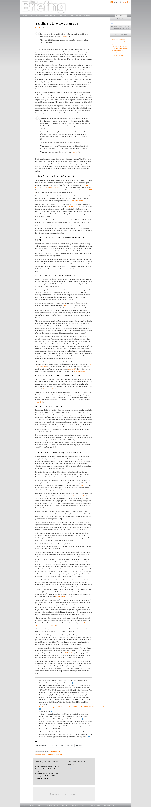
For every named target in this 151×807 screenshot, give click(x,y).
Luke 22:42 (44, 187)
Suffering (57, 751)
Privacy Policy (109, 805)
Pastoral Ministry (66, 15)
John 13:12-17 (66, 596)
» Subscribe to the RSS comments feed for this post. (48, 754)
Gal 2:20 (84, 371)
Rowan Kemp (38, 28)
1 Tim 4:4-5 (46, 389)
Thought (38, 15)
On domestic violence (118, 39)
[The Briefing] (43, 12)
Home (25, 15)
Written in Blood (42, 778)
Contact (85, 805)
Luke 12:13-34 (67, 305)
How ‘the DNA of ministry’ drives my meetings (120, 49)
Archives (64, 805)
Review (78, 15)
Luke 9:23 (84, 485)
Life (31, 15)
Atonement (52, 751)
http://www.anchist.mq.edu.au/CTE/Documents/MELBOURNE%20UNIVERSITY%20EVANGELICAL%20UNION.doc (77, 707)
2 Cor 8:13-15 (44, 625)
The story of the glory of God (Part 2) (49, 766)
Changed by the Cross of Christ (47, 776)
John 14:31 (43, 366)
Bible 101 (87, 15)
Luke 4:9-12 (72, 369)
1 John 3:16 (74, 201)
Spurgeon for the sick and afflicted (47, 773)
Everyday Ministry (50, 15)
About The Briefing (36, 805)
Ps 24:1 (52, 389)
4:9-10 (81, 201)
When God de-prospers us (119, 53)
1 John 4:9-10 (59, 187)
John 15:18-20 (79, 496)
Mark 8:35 (65, 36)
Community (75, 805)
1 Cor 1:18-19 (70, 496)
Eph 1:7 (51, 187)
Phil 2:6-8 (77, 371)
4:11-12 (78, 206)
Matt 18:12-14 (69, 653)
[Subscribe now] (112, 24)
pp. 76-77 (76, 152)
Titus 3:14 (53, 625)
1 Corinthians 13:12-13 (118, 55)
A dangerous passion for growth (119, 43)
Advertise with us (52, 805)
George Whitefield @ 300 (119, 46)
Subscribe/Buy (96, 805)
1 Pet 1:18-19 (79, 440)
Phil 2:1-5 (58, 596)
